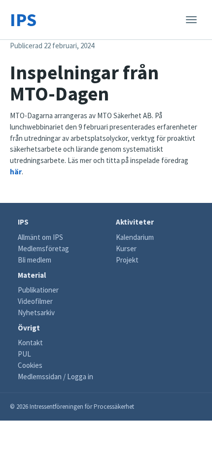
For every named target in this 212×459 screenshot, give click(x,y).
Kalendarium (135, 237)
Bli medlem (34, 259)
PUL (24, 354)
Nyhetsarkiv (36, 312)
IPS (23, 19)
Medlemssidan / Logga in (55, 376)
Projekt (127, 259)
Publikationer (38, 290)
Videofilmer (35, 301)
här (16, 171)
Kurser (126, 248)
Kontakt (30, 342)
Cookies (30, 365)
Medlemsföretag (43, 248)
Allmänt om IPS (40, 237)
